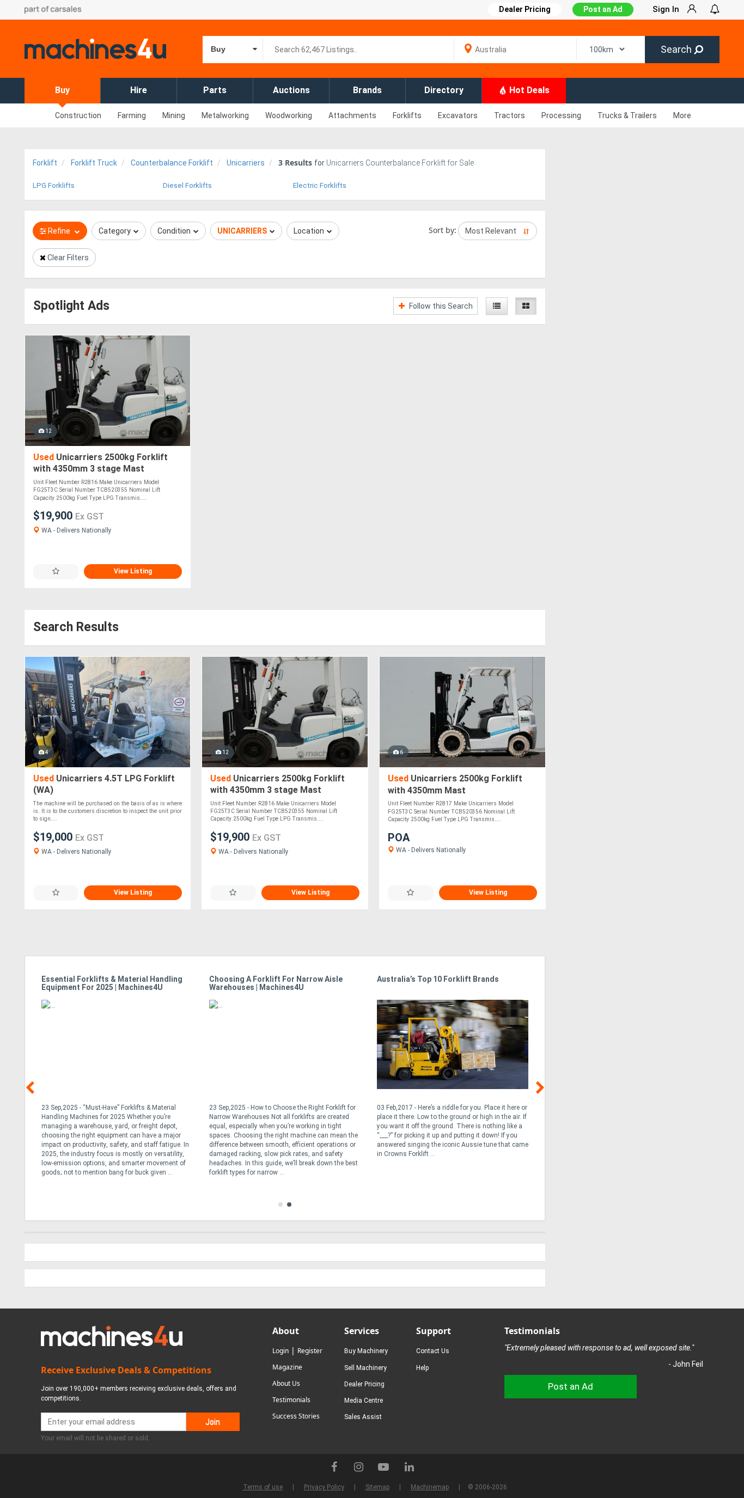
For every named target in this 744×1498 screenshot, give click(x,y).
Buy (62, 90)
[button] (280, 1204)
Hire (138, 90)
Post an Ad (603, 9)
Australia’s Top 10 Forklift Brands (438, 979)
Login (280, 1350)
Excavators (458, 115)
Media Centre (363, 1400)
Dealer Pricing (364, 1384)
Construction (78, 115)
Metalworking (225, 115)
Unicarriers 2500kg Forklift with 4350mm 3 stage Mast (100, 463)
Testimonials (291, 1399)
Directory (444, 90)
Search (677, 49)
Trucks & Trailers (627, 115)
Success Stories (296, 1416)
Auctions (291, 90)
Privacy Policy (324, 1487)
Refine (59, 231)
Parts (215, 90)
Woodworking (288, 115)
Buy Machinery (366, 1351)
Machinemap (430, 1487)
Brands (367, 90)
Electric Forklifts (319, 185)
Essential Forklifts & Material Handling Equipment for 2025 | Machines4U (111, 983)
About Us (286, 1383)
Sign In (665, 9)
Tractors (509, 115)
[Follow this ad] (55, 571)
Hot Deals (528, 90)
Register (309, 1350)
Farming (132, 115)
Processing (561, 115)
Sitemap (377, 1487)
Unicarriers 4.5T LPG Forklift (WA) (104, 784)
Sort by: (442, 230)
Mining (173, 115)
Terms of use (263, 1487)
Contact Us (432, 1351)
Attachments (352, 115)
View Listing (133, 571)
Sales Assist (363, 1417)
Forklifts (407, 115)
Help (422, 1368)
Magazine (287, 1367)
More (682, 115)
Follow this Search (440, 306)
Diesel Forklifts (187, 185)
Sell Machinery (365, 1368)
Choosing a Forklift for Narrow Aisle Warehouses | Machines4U (276, 983)
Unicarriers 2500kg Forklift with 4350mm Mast (455, 784)
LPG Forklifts (54, 185)
